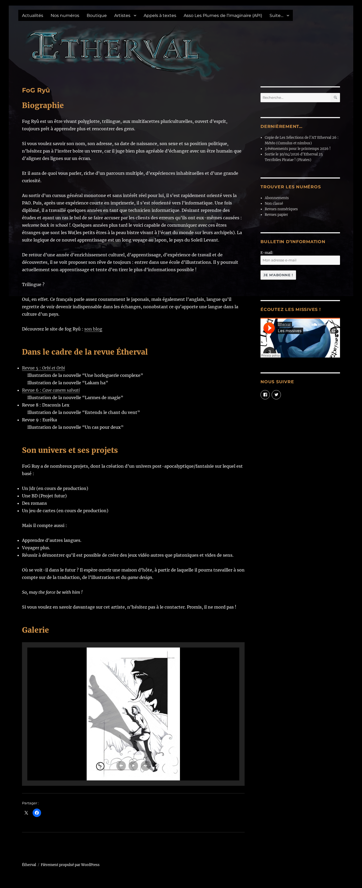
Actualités (32, 15)
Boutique (97, 15)
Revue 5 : (43, 368)
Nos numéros (65, 15)
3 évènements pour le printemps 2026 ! (298, 148)
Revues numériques (281, 209)
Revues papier (276, 214)
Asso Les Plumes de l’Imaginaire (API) (223, 15)
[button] (121, 765)
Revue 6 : (51, 390)
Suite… (276, 15)
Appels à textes (160, 15)
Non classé (274, 203)
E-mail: (267, 253)
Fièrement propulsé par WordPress (70, 865)
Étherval (29, 865)
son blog (93, 329)
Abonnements (277, 198)
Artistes (122, 15)
